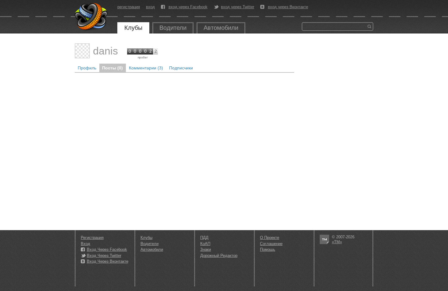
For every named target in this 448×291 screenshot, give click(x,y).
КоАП (205, 243)
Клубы (133, 27)
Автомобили (221, 27)
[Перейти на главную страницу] (91, 16)
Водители (173, 27)
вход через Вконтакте (288, 7)
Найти (369, 26)
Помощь (267, 249)
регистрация (128, 7)
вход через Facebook (188, 7)
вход (150, 7)
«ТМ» (337, 242)
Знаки (205, 249)
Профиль (87, 67)
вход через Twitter (237, 7)
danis (105, 51)
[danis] (82, 50)
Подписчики (181, 67)
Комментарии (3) (146, 67)
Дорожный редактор (218, 255)
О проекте (269, 237)
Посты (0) (112, 67)
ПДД (204, 237)
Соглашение (271, 243)
